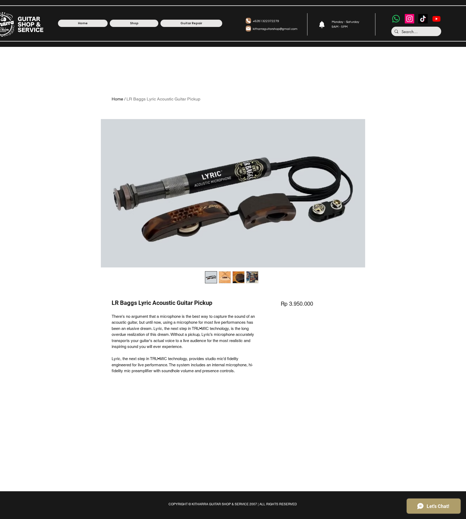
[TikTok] (423, 18)
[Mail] (248, 29)
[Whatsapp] (396, 18)
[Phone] (248, 21)
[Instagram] (409, 18)
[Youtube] (436, 18)
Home (117, 99)
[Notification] (321, 24)
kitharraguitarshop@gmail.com (275, 29)
